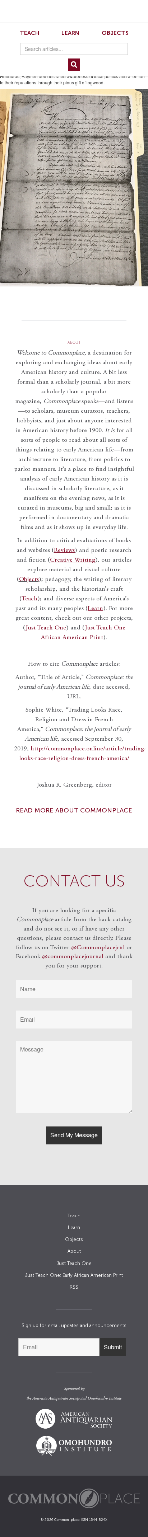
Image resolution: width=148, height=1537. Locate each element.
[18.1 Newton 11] (74, 187)
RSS (74, 1287)
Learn (70, 32)
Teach (30, 32)
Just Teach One (46, 628)
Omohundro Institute (104, 1398)
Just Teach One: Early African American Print (74, 1275)
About (74, 1251)
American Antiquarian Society (55, 1398)
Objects (115, 32)
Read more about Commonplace (74, 810)
